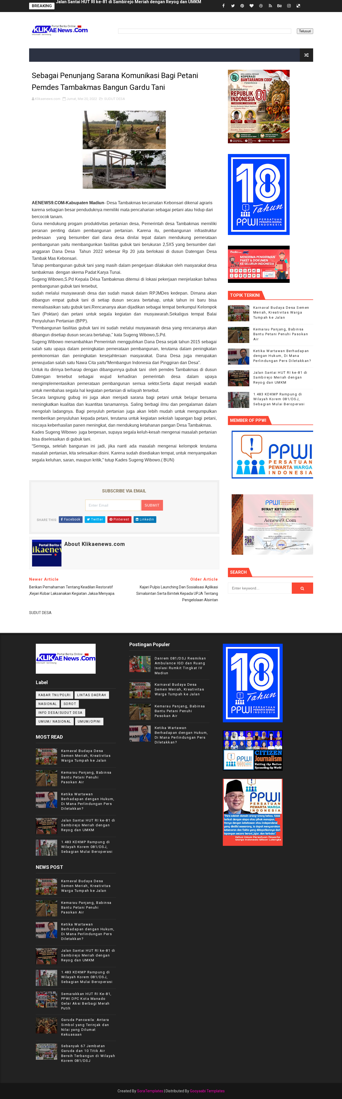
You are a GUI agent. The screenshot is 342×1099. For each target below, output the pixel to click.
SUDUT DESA (114, 99)
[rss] (270, 6)
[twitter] (233, 6)
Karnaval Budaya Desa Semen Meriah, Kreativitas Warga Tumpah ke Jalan (281, 312)
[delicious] (298, 6)
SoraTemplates (150, 1091)
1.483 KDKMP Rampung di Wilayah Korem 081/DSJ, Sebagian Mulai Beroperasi (279, 399)
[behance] (280, 6)
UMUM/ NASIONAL (54, 721)
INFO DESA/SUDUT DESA (60, 713)
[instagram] (289, 6)
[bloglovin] (252, 6)
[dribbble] (261, 6)
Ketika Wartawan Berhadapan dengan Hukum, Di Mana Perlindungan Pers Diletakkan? (282, 356)
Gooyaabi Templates (207, 1091)
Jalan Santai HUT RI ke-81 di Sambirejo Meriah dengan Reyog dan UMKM (280, 377)
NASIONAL (47, 704)
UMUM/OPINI (89, 721)
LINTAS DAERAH (91, 695)
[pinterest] (242, 6)
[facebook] (224, 6)
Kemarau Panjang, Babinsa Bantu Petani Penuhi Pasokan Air (116, 6)
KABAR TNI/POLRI (54, 695)
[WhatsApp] (308, 6)
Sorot (70, 704)
